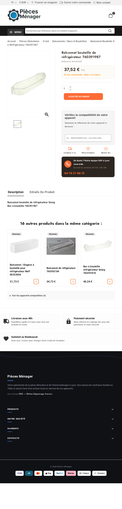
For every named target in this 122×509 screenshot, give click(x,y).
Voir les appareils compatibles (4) (29, 295)
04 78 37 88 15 (74, 173)
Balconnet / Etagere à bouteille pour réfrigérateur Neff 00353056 (22, 269)
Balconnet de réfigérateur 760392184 (61, 270)
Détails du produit (42, 192)
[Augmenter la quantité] (70, 87)
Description (16, 192)
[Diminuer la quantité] (70, 90)
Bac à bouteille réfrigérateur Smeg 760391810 (94, 269)
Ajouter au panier (78, 96)
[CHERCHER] (110, 31)
